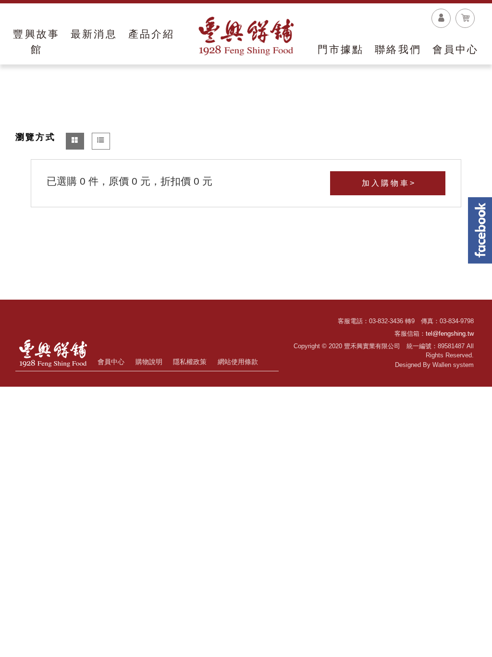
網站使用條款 (238, 362)
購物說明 (148, 362)
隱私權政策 (190, 362)
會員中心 (111, 362)
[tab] (75, 141)
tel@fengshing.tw (450, 333)
